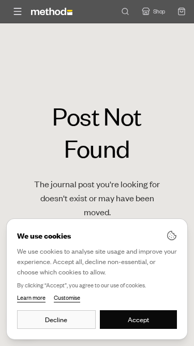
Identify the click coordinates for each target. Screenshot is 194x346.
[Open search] (125, 11)
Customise (67, 298)
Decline (56, 319)
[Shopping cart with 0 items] (181, 11)
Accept (138, 319)
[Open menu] (17, 11)
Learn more (31, 298)
